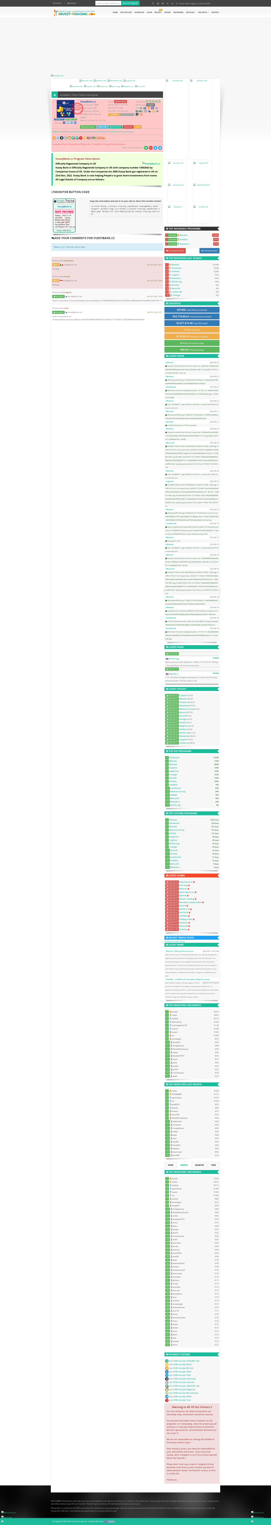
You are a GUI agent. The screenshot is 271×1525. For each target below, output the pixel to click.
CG (60, 131)
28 (168, 1270)
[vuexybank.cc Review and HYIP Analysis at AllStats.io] (137, 114)
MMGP (55, 131)
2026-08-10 (173, 909)
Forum (70, 131)
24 (168, 1256)
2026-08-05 (173, 919)
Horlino (183, 722)
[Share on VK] (75, 123)
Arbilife (173, 795)
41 (168, 1314)
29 (168, 1273)
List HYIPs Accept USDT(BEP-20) (184, 1361)
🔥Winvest (182, 235)
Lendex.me (176, 291)
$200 (216, 239)
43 (168, 1321)
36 (168, 1297)
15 (168, 805)
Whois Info (102, 127)
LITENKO (183, 915)
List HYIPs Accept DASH (180, 1396)
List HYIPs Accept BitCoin (181, 1368)
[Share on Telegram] (71, 123)
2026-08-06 (173, 912)
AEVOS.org (176, 281)
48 (168, 1338)
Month (184, 1165)
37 (168, 1300)
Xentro (182, 905)
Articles (190, 12)
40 (168, 1311)
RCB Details (116, 127)
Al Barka (183, 929)
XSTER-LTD (184, 909)
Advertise (139, 12)
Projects (202, 12)
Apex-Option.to (186, 892)
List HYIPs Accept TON (180, 1375)
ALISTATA (183, 912)
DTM (64, 131)
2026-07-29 (173, 923)
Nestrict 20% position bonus (179, 951)
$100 (216, 244)
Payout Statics (89, 127)
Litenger (176, 295)
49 (168, 1341)
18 (168, 1069)
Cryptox (175, 274)
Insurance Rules (176, 250)
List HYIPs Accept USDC (180, 1371)
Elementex (176, 268)
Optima (182, 895)
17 (168, 1066)
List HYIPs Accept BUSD (180, 1364)
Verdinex (183, 922)
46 (168, 1331)
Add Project (126, 12)
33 (168, 1287)
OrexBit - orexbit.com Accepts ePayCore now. (188, 979)
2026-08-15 (173, 669)
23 (168, 1253)
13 (168, 798)
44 (168, 1324)
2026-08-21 (173, 739)
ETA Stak (183, 885)
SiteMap (73, 3)
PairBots (175, 271)
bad (56, 265)
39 (168, 1307)
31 (168, 1280)
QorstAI (175, 285)
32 (168, 1283)
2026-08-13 (173, 906)
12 (168, 795)
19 (168, 1073)
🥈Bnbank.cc (183, 244)
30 (168, 1277)
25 (168, 1260)
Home (115, 12)
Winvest (175, 264)
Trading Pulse (185, 919)
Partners (58, 3)
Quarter (199, 1165)
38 (168, 1304)
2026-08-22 (173, 695)
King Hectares (186, 882)
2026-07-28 (173, 929)
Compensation (210, 250)
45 (168, 1328)
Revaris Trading (186, 899)
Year (213, 1165)
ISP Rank (59, 119)
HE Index (71, 119)
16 (168, 1062)
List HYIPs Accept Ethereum (182, 1378)
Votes (138, 127)
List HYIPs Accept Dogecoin (182, 1389)
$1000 (215, 235)
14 (168, 802)
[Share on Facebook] (64, 123)
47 (168, 1334)
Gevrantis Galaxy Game (190, 902)
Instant (151, 105)
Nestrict (183, 888)
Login (149, 12)
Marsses (170, 607)
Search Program (130, 3)
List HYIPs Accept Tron (180, 1400)
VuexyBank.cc (88, 101)
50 (168, 1345)
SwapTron (184, 726)
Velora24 (183, 926)
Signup (167, 12)
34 (168, 1290)
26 (168, 1263)
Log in (63, 247)
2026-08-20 (173, 654)
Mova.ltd (175, 288)
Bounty (158, 12)
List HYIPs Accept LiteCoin (181, 1382)
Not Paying (121, 101)
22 (168, 1250)
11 (168, 791)
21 (168, 1246)
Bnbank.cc (176, 278)
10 (168, 295)
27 (168, 1267)
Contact (215, 12)
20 (168, 1076)
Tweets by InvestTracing (174, 941)
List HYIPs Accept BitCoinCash (183, 1393)
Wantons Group (186, 709)
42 (168, 1317)
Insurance (178, 12)
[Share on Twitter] (68, 123)
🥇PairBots (182, 239)
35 (168, 1294)
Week (170, 1165)
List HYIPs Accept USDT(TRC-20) (184, 1386)
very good (59, 296)
